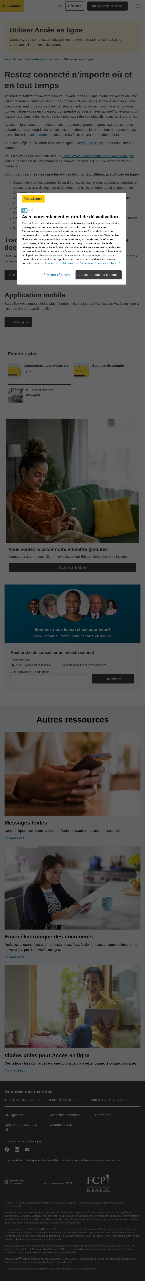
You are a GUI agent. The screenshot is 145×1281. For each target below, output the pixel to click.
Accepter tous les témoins (98, 274)
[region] (71, 239)
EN (24, 210)
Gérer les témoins (55, 275)
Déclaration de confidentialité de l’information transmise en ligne (81, 263)
